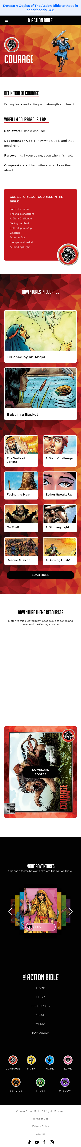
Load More (40, 575)
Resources (40, 1006)
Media (40, 1024)
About (40, 1015)
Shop (40, 997)
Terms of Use (40, 1118)
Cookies (40, 1133)
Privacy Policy (40, 1126)
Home (40, 988)
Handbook (40, 1032)
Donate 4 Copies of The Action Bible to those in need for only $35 (40, 7)
